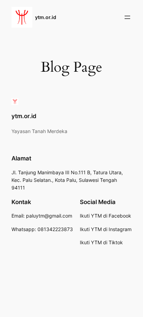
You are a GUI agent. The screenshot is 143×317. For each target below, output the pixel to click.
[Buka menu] (127, 17)
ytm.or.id (45, 17)
